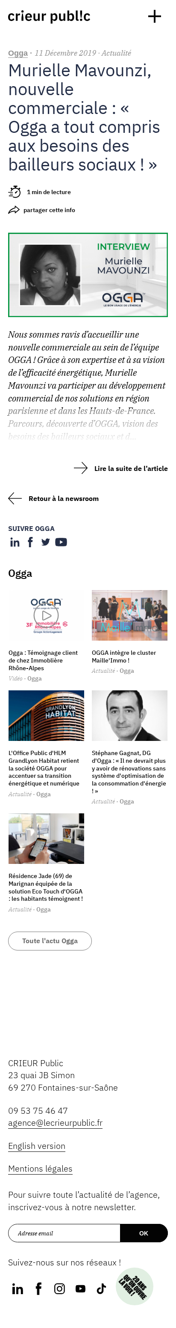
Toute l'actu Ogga (50, 940)
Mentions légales (40, 1168)
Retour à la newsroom (64, 498)
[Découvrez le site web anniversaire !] (135, 1286)
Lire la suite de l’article (131, 468)
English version (36, 1145)
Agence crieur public (49, 17)
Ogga (18, 53)
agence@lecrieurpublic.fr (55, 1122)
